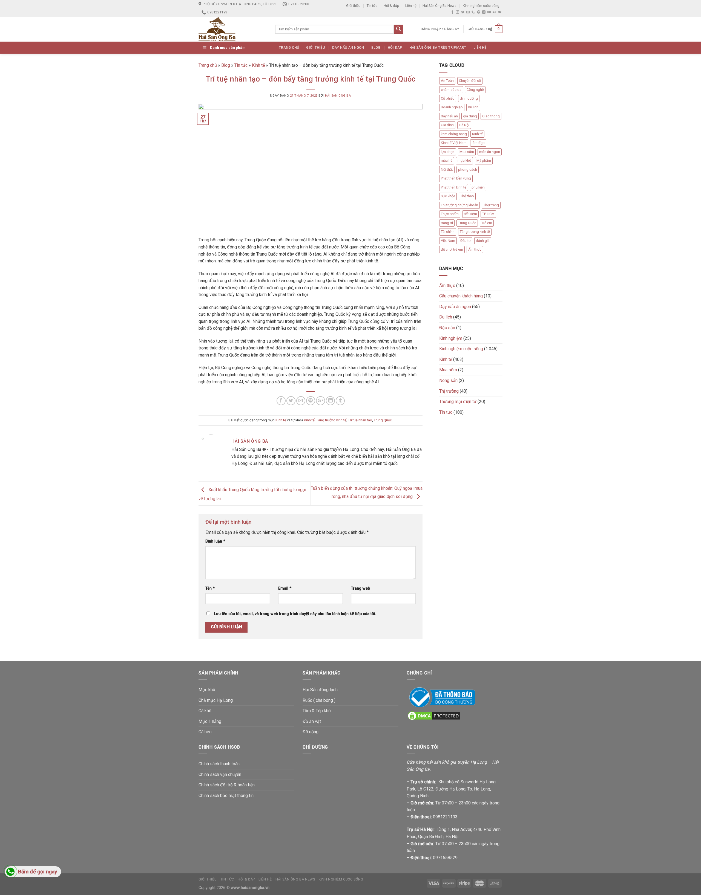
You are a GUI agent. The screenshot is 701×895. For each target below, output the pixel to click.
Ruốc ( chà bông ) (319, 700)
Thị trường (449, 391)
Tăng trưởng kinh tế (331, 420)
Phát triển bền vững (456, 178)
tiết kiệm (470, 214)
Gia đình (447, 125)
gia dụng (470, 116)
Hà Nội (464, 125)
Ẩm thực (474, 249)
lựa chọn (447, 152)
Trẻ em (486, 223)
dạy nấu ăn (449, 116)
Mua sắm (466, 152)
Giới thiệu (353, 6)
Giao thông (491, 116)
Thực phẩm (450, 214)
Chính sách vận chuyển (220, 774)
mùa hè (446, 160)
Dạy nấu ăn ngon (348, 47)
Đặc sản (447, 327)
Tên (210, 588)
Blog (376, 47)
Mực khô (207, 689)
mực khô (464, 160)
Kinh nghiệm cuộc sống (481, 6)
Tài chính (448, 232)
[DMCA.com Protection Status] (434, 715)
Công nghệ (475, 90)
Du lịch (473, 107)
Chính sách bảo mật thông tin (226, 795)
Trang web (360, 588)
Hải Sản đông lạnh (320, 689)
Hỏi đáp (395, 47)
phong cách (467, 169)
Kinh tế (258, 65)
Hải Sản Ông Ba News (439, 6)
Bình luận (215, 541)
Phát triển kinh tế (453, 187)
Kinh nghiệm (450, 338)
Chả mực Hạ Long (216, 700)
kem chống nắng (454, 134)
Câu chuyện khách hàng (461, 296)
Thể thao (467, 196)
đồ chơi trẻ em (452, 249)
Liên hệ (410, 6)
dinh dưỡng (469, 98)
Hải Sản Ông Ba (338, 95)
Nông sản (448, 380)
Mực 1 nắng (210, 721)
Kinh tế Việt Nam (454, 143)
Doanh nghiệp (452, 107)
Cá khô (205, 710)
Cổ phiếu (448, 98)
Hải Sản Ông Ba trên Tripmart (437, 47)
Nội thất (447, 169)
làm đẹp (478, 143)
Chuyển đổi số (470, 81)
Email (284, 588)
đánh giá (483, 241)
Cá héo (205, 731)
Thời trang (491, 205)
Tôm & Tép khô (317, 710)
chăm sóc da (451, 90)
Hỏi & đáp (391, 6)
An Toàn (447, 81)
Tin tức (372, 6)
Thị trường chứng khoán (459, 205)
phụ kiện (478, 187)
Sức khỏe (448, 196)
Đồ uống (310, 731)
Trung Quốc (383, 420)
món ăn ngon (489, 152)
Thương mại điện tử (457, 401)
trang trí (447, 223)
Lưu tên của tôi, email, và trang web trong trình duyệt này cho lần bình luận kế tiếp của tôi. (295, 614)
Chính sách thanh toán (219, 763)
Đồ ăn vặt (312, 721)
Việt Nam (448, 241)
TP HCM (488, 214)
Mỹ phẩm (483, 160)
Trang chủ (289, 47)
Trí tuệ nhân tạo (360, 420)
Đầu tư (465, 241)
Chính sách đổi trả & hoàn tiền (227, 784)
